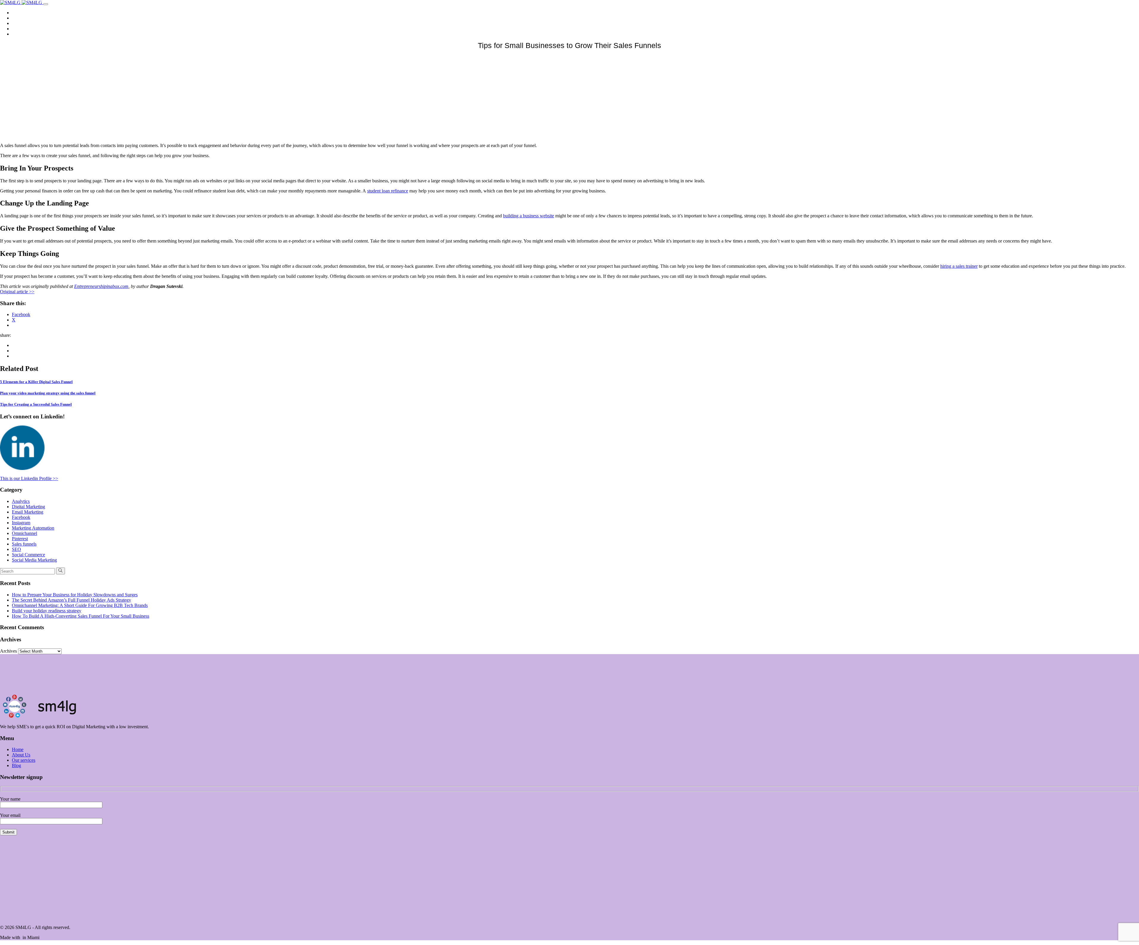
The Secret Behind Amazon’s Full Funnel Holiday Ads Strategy (71, 600)
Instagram (21, 522)
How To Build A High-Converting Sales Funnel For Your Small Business (80, 616)
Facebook (21, 517)
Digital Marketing (28, 506)
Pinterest (20, 538)
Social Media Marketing (34, 559)
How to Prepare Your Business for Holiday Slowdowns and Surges (75, 594)
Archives (8, 651)
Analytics (21, 501)
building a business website (528, 215)
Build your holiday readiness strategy (46, 610)
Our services (24, 23)
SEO (16, 549)
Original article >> (17, 291)
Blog (17, 28)
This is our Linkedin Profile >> (29, 478)
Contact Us (23, 33)
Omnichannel (24, 533)
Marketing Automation (33, 527)
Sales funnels (24, 543)
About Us (21, 17)
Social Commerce (28, 554)
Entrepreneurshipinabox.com (101, 286)
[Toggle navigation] (45, 4)
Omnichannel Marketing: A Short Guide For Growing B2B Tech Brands (80, 605)
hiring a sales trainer (959, 266)
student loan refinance (387, 190)
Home (18, 12)
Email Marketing (27, 511)
